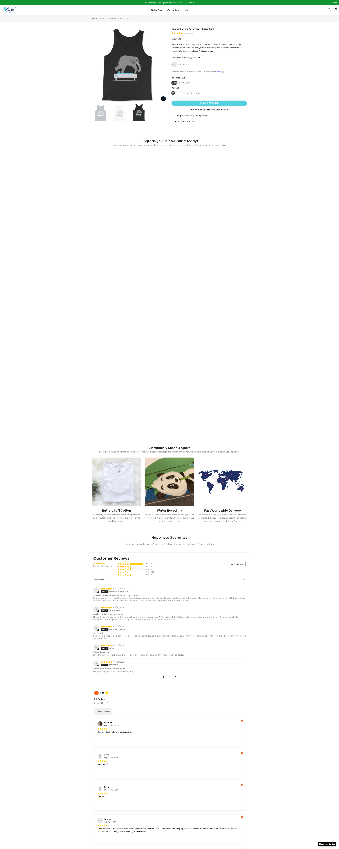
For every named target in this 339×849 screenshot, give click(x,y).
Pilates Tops (156, 10)
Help (186, 10)
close (5, 3)
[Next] (163, 65)
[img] (107, 588)
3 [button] (169, 676)
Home (94, 18)
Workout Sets (173, 10)
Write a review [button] (237, 564)
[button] (177, 33)
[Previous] (97, 65)
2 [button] (166, 676)
